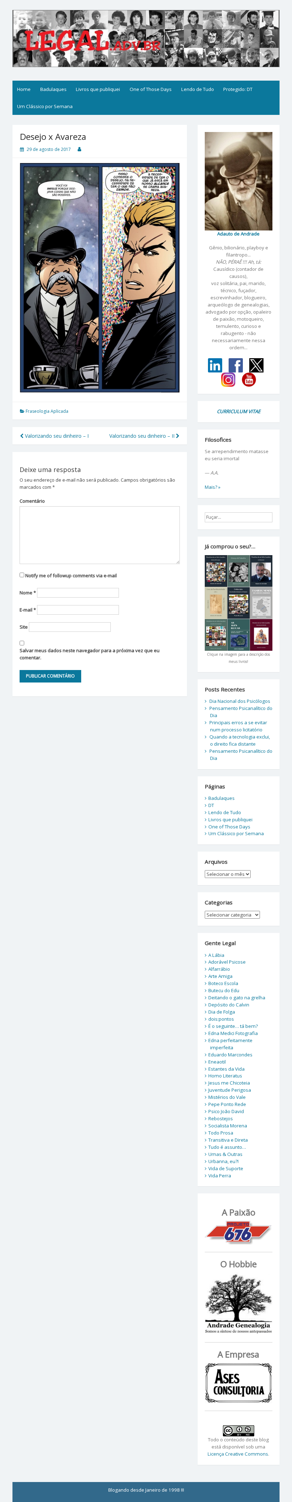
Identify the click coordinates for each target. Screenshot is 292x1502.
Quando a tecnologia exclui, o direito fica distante (239, 740)
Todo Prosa (220, 1133)
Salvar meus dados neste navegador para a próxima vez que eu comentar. (90, 654)
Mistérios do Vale (227, 1097)
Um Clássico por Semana (45, 106)
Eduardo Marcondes (230, 1054)
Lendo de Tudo (197, 89)
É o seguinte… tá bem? (233, 1026)
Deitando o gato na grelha (236, 997)
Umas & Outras (225, 1154)
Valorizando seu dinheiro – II (142, 435)
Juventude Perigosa (229, 1090)
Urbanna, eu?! (223, 1161)
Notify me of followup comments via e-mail (71, 575)
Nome (28, 592)
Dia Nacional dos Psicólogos (239, 701)
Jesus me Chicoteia (229, 1083)
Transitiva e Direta (228, 1140)
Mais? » (212, 487)
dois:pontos (221, 1019)
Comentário (32, 501)
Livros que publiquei (98, 89)
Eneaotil (217, 1062)
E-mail (28, 610)
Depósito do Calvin (228, 1004)
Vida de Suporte (225, 1168)
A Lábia (216, 955)
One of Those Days (151, 89)
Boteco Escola (223, 983)
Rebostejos (220, 1118)
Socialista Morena (227, 1125)
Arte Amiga (220, 976)
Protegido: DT (237, 89)
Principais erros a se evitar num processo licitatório (238, 726)
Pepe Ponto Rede (227, 1104)
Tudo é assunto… (227, 1147)
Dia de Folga (221, 1012)
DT (211, 805)
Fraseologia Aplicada (47, 411)
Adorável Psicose (227, 962)
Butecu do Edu (223, 990)
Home (24, 89)
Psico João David (226, 1111)
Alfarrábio (219, 969)
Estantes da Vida (226, 1069)
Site (24, 627)
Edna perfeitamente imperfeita (230, 1044)
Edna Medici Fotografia (233, 1033)
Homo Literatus (225, 1075)
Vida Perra (219, 1175)
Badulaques (53, 89)
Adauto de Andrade (238, 233)
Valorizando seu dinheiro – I (56, 435)
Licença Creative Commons (238, 1454)
